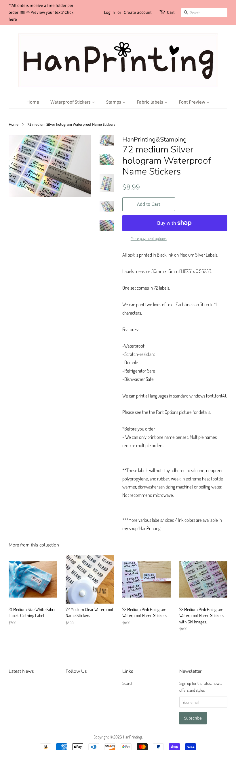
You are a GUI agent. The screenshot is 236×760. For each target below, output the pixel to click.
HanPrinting (132, 736)
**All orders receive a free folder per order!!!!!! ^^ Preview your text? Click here (41, 12)
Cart (171, 12)
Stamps (114, 101)
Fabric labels (150, 101)
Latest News (21, 671)
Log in (109, 12)
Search (127, 683)
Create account (138, 12)
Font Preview (192, 101)
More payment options (149, 238)
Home (32, 101)
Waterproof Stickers (71, 101)
